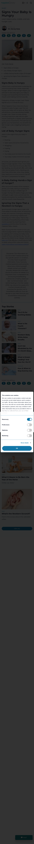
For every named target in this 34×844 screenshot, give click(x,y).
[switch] (29, 424)
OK (17, 448)
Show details (25, 443)
